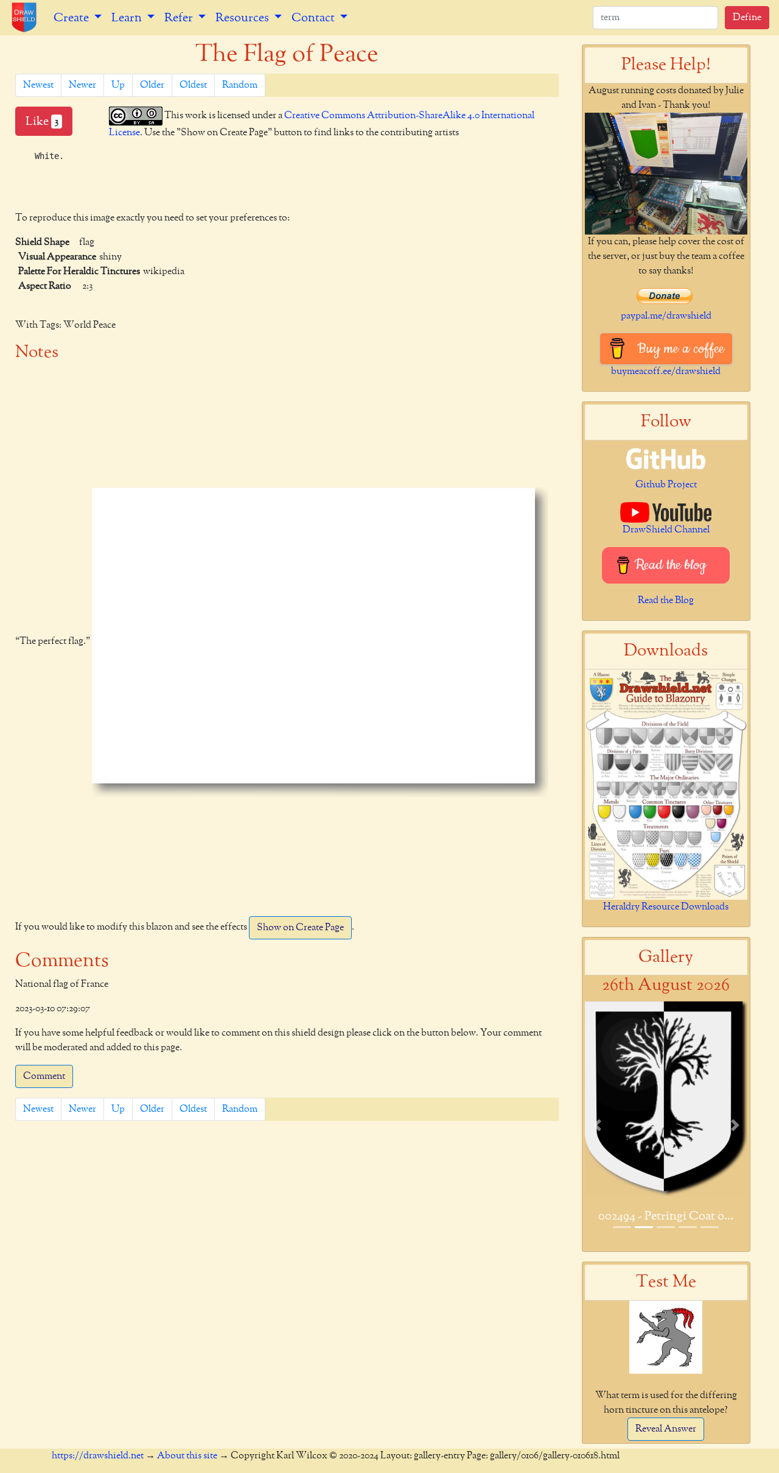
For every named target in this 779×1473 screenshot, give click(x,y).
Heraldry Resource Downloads (665, 907)
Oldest (193, 85)
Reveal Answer (665, 1429)
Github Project (666, 485)
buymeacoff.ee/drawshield (666, 371)
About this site (187, 1456)
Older (152, 85)
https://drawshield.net (98, 1456)
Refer (179, 18)
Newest (38, 85)
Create (72, 18)
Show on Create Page (300, 928)
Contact (314, 18)
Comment (44, 1076)
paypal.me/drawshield (666, 316)
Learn (127, 18)
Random (239, 85)
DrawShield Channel (666, 530)
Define (747, 18)
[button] (597, 1125)
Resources (243, 18)
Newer (82, 85)
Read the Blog (666, 601)
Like (42, 121)
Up (118, 85)
